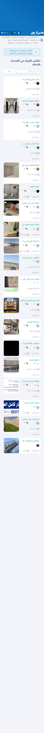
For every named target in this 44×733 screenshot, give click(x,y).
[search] (9, 71)
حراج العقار (11, 43)
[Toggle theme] (19, 33)
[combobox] (28, 71)
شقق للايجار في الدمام (20, 40)
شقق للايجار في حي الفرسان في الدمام (24, 37)
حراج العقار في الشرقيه (24, 43)
